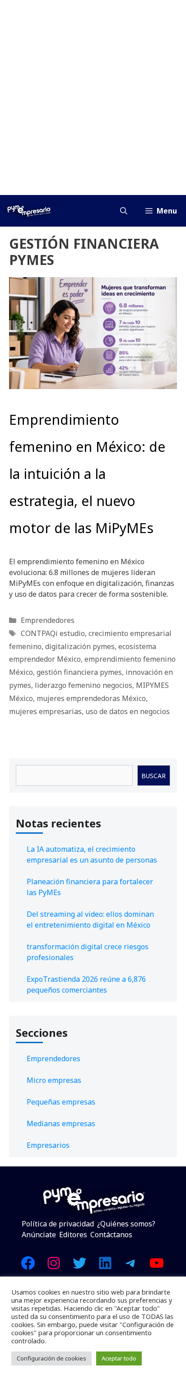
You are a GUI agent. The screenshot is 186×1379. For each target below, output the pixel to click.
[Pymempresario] (29, 211)
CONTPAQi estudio (53, 633)
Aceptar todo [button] (119, 1358)
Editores (73, 1235)
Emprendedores (47, 620)
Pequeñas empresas (61, 1102)
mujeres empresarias (45, 711)
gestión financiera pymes (79, 672)
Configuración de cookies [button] (51, 1358)
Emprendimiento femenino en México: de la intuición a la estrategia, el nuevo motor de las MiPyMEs (87, 473)
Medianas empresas (61, 1123)
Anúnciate (39, 1235)
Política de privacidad (58, 1224)
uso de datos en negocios (127, 711)
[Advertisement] (93, 97)
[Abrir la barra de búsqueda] (123, 211)
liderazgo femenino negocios (83, 685)
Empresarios (48, 1145)
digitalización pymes (80, 646)
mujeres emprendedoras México (91, 698)
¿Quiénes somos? (126, 1224)
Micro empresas (54, 1080)
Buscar (153, 775)
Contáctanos (111, 1235)
